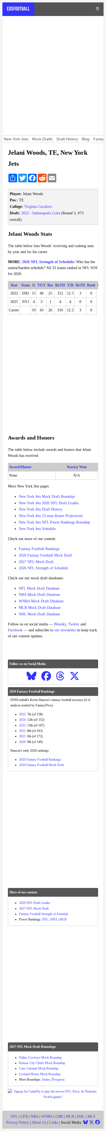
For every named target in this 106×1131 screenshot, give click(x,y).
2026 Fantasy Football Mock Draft (45, 555)
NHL (81, 1116)
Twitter (73, 624)
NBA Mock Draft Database (39, 595)
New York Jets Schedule (37, 529)
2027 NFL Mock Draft (36, 562)
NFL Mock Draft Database (39, 588)
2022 (25, 213)
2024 (22, 720)
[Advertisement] (53, 75)
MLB (63, 919)
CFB (24, 1116)
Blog (85, 139)
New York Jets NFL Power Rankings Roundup (54, 522)
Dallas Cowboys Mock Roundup (40, 1057)
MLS (91, 1116)
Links (53, 1122)
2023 (22, 725)
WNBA (46, 1116)
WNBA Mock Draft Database (41, 601)
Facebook (15, 630)
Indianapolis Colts (46, 213)
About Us (39, 1122)
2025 (22, 714)
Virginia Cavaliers (38, 207)
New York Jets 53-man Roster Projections (51, 516)
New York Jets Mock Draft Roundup (47, 497)
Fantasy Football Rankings (39, 549)
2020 (22, 742)
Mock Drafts (42, 139)
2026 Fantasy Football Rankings (40, 759)
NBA (54, 919)
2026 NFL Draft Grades (34, 903)
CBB (59, 1116)
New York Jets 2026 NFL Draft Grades (49, 503)
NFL (45, 919)
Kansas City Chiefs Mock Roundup (42, 1063)
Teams (46, 1079)
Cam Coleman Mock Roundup (38, 1068)
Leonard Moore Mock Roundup (39, 1074)
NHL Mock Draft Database (39, 614)
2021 (22, 736)
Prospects (58, 1079)
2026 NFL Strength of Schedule (48, 262)
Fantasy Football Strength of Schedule (43, 914)
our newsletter (65, 630)
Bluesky (60, 624)
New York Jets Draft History (41, 509)
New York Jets (16, 139)
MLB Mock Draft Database (40, 608)
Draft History (67, 139)
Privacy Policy (17, 1122)
